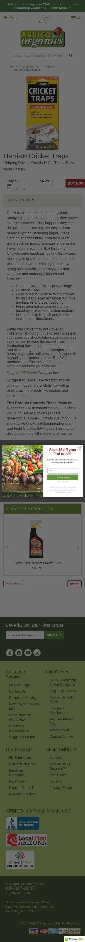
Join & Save (63, 477)
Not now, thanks (63, 481)
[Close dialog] (80, 447)
